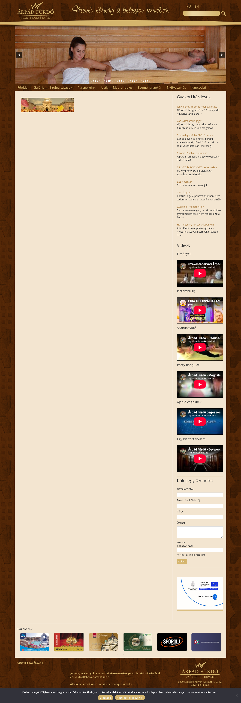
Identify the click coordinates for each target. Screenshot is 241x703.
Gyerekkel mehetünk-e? (190, 206)
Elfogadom (106, 697)
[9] (120, 81)
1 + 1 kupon (184, 192)
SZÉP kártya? (184, 181)
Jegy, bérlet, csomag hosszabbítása (197, 106)
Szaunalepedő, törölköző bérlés (195, 135)
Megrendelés (122, 87)
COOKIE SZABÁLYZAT (30, 663)
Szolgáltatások (61, 87)
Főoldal (22, 87)
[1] (91, 81)
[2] (94, 81)
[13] (135, 81)
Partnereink (86, 87)
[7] (113, 81)
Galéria (39, 87)
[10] (124, 81)
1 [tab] (118, 654)
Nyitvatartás (176, 87)
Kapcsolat (198, 87)
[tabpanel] (206, 642)
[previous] (19, 55)
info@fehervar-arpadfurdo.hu (115, 684)
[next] (222, 55)
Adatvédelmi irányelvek (130, 697)
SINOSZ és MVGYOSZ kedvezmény (197, 167)
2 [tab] (123, 654)
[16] (146, 81)
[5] (105, 81)
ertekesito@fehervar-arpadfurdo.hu (90, 677)
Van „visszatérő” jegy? (189, 121)
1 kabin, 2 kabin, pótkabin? (192, 153)
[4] (102, 81)
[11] (128, 81)
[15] (142, 81)
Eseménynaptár (150, 87)
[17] (150, 81)
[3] (98, 81)
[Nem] (236, 695)
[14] (139, 81)
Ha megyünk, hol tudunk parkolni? (196, 224)
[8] (117, 81)
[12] (131, 81)
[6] (109, 81)
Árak (104, 87)
